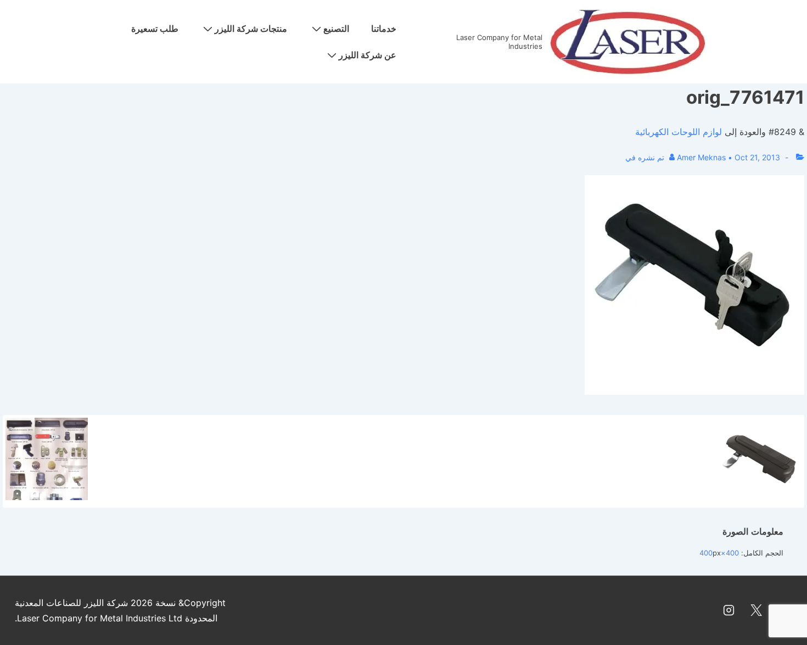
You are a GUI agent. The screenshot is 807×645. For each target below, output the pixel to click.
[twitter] (756, 610)
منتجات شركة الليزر (251, 28)
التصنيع (336, 28)
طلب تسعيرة (154, 28)
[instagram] (729, 610)
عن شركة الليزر (367, 54)
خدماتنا (383, 28)
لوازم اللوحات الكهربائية (678, 131)
